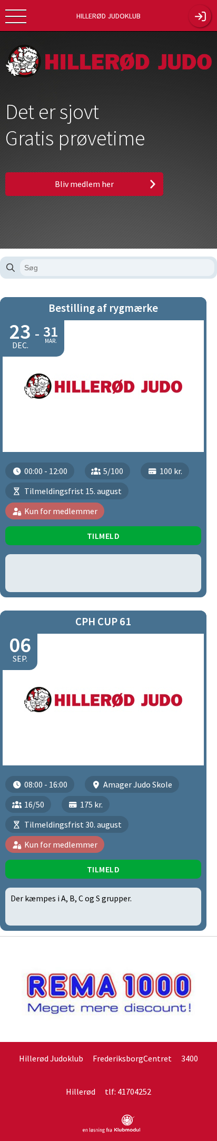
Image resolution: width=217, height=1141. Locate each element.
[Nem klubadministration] (111, 1131)
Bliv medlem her (84, 184)
